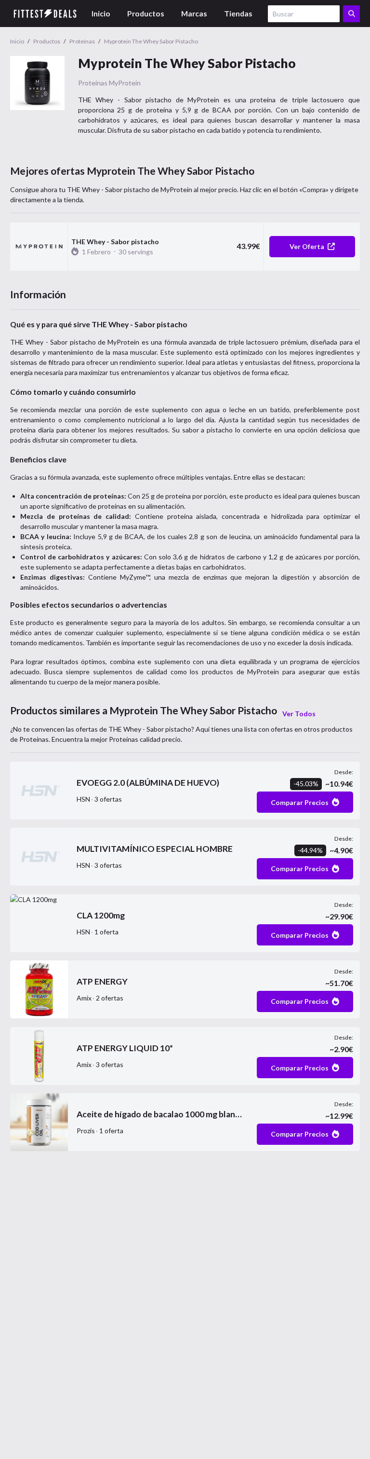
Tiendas (238, 13)
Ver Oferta (307, 246)
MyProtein (125, 83)
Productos (145, 13)
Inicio (101, 13)
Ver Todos (299, 713)
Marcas (194, 13)
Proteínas (92, 83)
